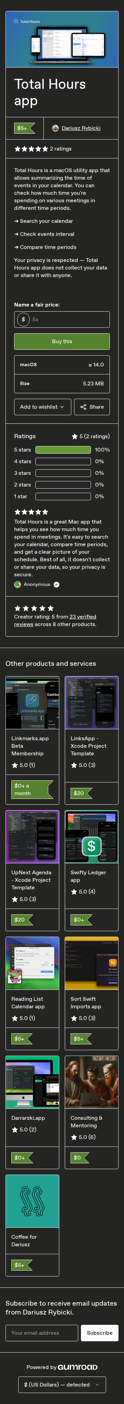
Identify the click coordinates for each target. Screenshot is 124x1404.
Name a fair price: (37, 304)
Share (97, 407)
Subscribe (100, 1333)
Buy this (62, 341)
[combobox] (42, 407)
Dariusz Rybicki (81, 128)
